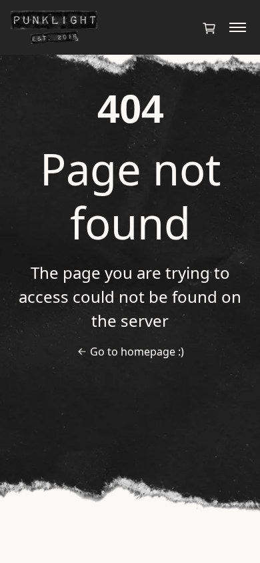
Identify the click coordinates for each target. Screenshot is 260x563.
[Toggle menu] (237, 27)
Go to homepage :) (137, 351)
